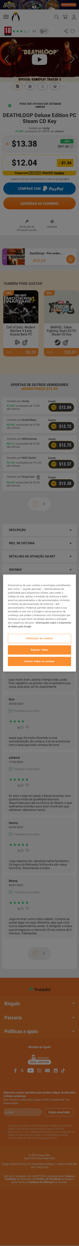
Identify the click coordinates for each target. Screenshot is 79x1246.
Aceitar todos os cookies (39, 661)
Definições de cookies (39, 638)
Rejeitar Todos (39, 649)
